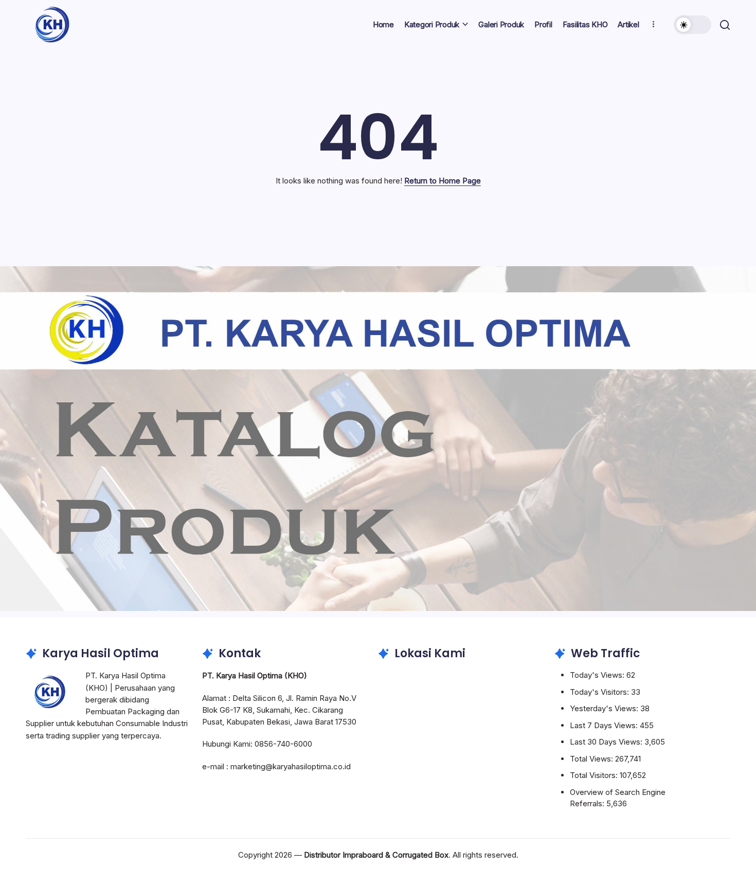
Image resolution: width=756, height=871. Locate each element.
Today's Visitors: (600, 692)
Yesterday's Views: (605, 708)
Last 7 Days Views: (605, 725)
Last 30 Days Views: (607, 742)
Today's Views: (598, 675)
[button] (692, 24)
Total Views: (592, 759)
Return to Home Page (442, 181)
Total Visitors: (595, 775)
